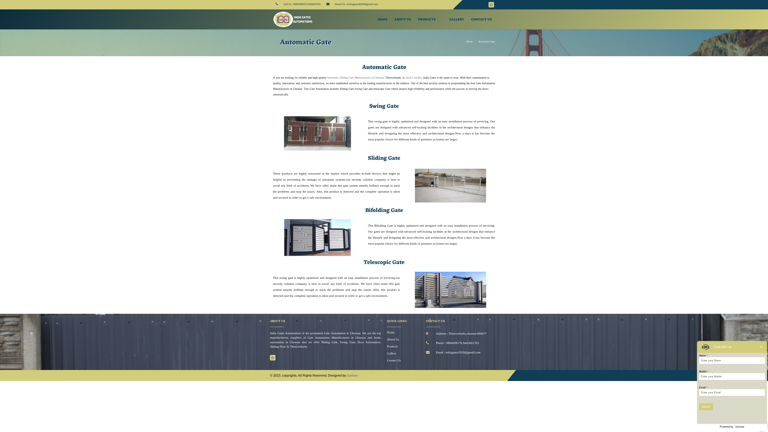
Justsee (352, 375)
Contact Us (481, 19)
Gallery (456, 19)
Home (382, 19)
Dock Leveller (414, 77)
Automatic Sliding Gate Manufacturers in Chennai (355, 77)
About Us (402, 19)
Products (427, 19)
